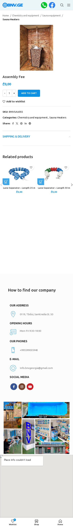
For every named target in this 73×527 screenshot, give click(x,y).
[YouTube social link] (30, 386)
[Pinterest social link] (21, 123)
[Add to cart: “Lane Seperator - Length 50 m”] (40, 181)
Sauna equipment (51, 15)
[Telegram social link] (30, 123)
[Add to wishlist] (31, 167)
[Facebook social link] (13, 123)
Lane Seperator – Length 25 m (19, 187)
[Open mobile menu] (68, 5)
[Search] (62, 5)
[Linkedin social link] (26, 123)
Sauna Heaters (11, 19)
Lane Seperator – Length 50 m (54, 187)
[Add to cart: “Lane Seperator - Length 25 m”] (6, 181)
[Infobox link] (36, 350)
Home (6, 15)
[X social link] (17, 123)
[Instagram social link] (22, 386)
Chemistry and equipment (26, 15)
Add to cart (29, 93)
